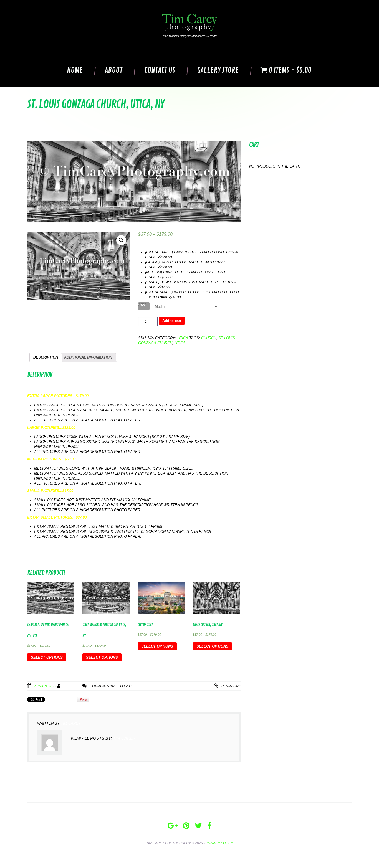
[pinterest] (186, 826)
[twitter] (198, 826)
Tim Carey (72, 686)
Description (45, 357)
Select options (47, 657)
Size (142, 305)
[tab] (45, 357)
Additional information (88, 357)
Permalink (231, 686)
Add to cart (171, 321)
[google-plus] (173, 826)
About (113, 70)
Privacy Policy (219, 843)
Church (208, 338)
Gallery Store (218, 70)
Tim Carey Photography (168, 843)
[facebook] (209, 826)
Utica (182, 338)
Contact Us (159, 70)
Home (75, 70)
